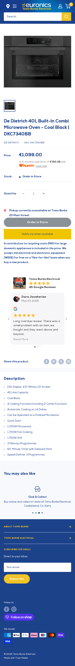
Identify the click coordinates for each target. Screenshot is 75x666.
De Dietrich (11, 142)
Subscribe (17, 578)
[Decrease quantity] (23, 193)
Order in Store (37, 222)
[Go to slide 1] (35, 346)
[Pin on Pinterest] (54, 361)
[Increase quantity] (44, 193)
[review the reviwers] (15, 310)
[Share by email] (68, 361)
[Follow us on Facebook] (6, 609)
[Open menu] (15, 6)
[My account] (60, 6)
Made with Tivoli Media (16, 658)
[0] (68, 6)
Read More (20, 339)
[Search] (66, 16)
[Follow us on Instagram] (14, 609)
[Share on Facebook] (46, 361)
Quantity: (10, 193)
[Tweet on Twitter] (61, 361)
